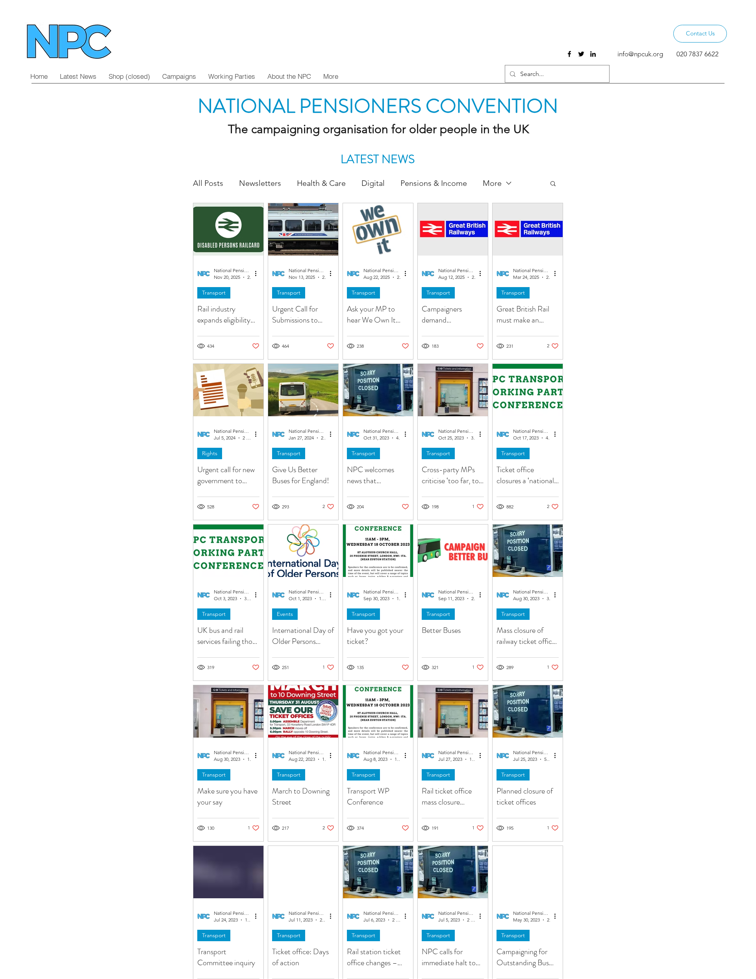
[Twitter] (581, 54)
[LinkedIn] (593, 54)
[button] (553, 184)
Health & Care (321, 183)
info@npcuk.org (640, 54)
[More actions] (258, 273)
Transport (214, 292)
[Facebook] (569, 54)
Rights (209, 453)
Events (285, 613)
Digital (373, 183)
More (492, 183)
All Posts (208, 183)
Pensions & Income (433, 183)
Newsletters (260, 183)
